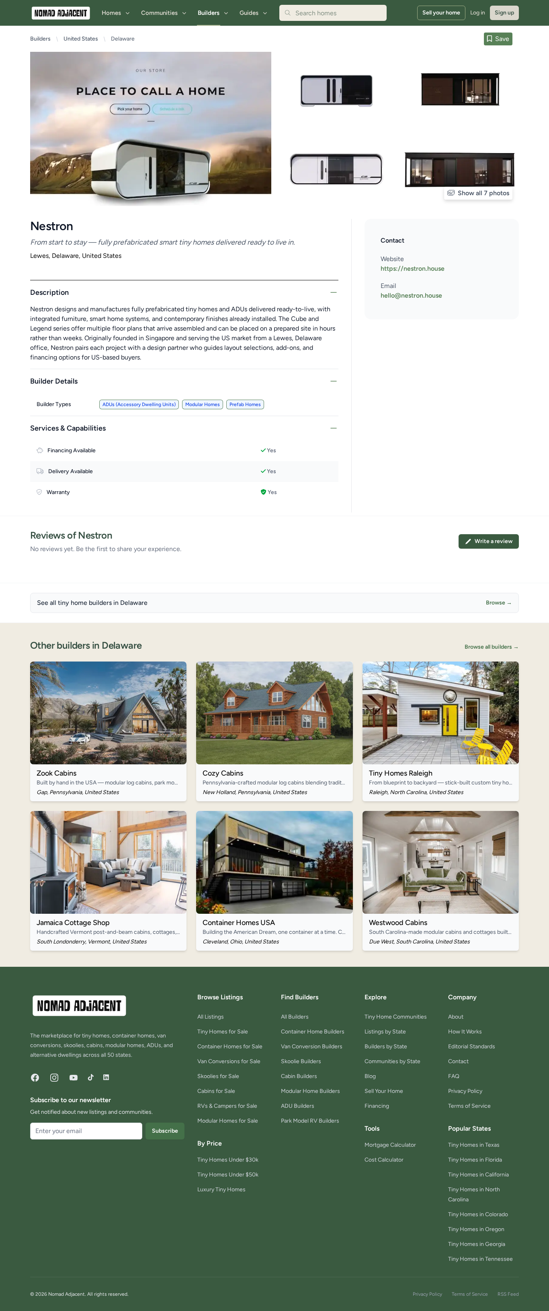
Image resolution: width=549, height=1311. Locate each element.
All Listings (210, 1016)
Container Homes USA (239, 922)
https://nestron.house (413, 268)
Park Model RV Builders (310, 1120)
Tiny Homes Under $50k (227, 1174)
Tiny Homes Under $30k (227, 1159)
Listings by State (385, 1031)
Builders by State (386, 1046)
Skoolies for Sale (218, 1076)
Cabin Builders (299, 1076)
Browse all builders (492, 646)
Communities (159, 12)
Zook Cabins (56, 773)
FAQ (453, 1076)
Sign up (504, 12)
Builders (208, 12)
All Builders (295, 1016)
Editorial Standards (471, 1046)
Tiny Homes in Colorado (478, 1214)
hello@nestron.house (411, 295)
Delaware (123, 38)
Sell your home (441, 12)
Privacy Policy (465, 1091)
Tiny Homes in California (478, 1174)
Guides (249, 12)
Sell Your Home (384, 1091)
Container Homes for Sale (229, 1046)
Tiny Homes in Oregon (476, 1229)
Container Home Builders (312, 1031)
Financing (377, 1106)
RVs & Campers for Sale (227, 1106)
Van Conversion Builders (311, 1046)
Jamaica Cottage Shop (73, 922)
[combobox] (333, 13)
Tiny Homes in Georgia (476, 1244)
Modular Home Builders (310, 1091)
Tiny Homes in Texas (474, 1145)
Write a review (493, 541)
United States (81, 38)
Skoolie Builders (301, 1061)
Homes (111, 12)
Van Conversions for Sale (228, 1061)
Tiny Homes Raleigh (400, 773)
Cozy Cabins (223, 773)
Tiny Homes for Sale (222, 1031)
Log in (477, 12)
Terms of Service (469, 1106)
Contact (458, 1061)
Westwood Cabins (398, 922)
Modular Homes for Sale (227, 1120)
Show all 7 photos (482, 193)
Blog (370, 1076)
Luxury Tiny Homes (221, 1189)
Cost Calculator (384, 1159)
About (455, 1016)
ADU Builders (297, 1106)
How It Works (465, 1031)
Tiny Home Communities (396, 1016)
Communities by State (392, 1061)
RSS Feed (508, 1294)
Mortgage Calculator (390, 1145)
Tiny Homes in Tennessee (480, 1259)
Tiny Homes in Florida (475, 1159)
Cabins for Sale (216, 1091)
